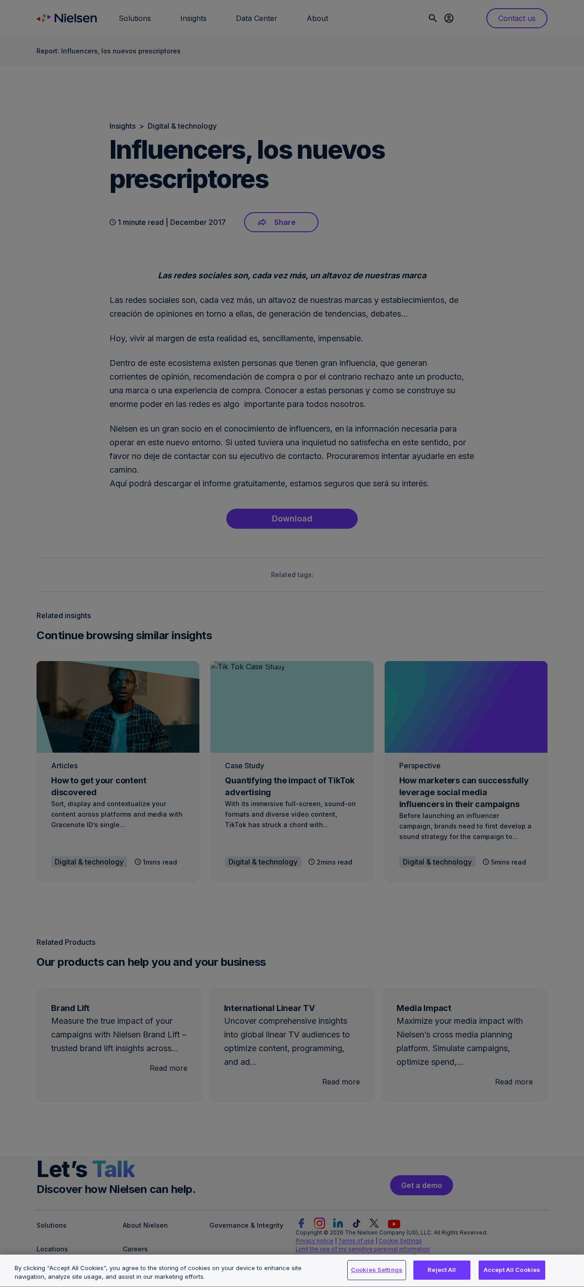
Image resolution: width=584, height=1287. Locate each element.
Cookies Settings (376, 1269)
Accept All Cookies (512, 1269)
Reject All (442, 1269)
